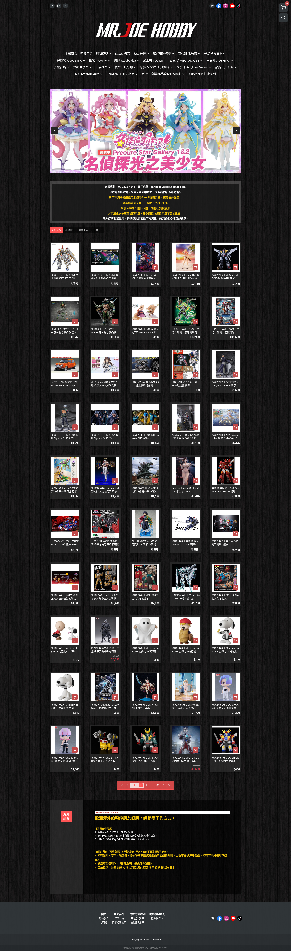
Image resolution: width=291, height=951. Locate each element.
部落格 (103, 922)
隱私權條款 (157, 918)
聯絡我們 (104, 918)
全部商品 (119, 914)
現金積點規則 (157, 914)
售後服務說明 (138, 922)
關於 (104, 914)
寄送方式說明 (138, 918)
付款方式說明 (138, 914)
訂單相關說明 (119, 922)
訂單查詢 (119, 918)
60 (157, 785)
